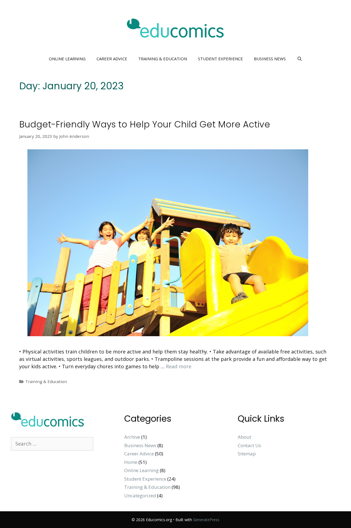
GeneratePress (206, 519)
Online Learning (67, 58)
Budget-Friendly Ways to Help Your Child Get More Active (144, 124)
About (244, 437)
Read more (178, 366)
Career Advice (112, 58)
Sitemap (247, 453)
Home (130, 462)
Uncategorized (140, 495)
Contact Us (249, 445)
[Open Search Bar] (299, 58)
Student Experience (220, 58)
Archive (132, 437)
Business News (270, 58)
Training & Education (162, 58)
